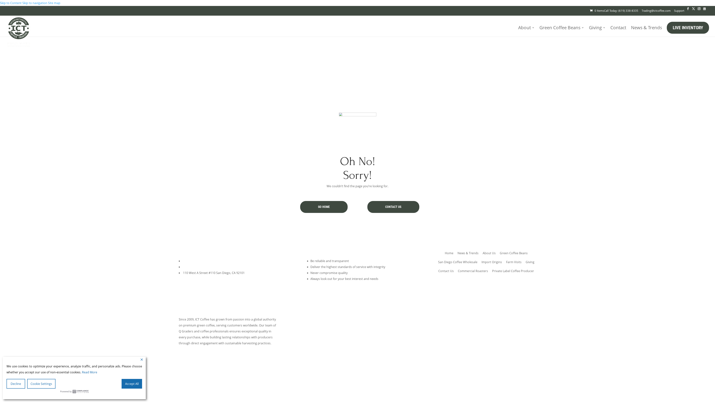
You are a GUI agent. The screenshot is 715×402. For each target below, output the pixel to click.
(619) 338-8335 (193, 261)
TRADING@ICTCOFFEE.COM (201, 267)
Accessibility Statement (385, 361)
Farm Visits (514, 262)
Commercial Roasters (473, 271)
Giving (595, 28)
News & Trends (646, 28)
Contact (618, 28)
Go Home (324, 207)
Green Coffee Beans (559, 28)
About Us (489, 253)
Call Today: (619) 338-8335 (621, 10)
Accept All (132, 384)
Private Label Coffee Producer (513, 271)
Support (679, 10)
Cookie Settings (41, 384)
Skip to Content (11, 3)
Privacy (359, 361)
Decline (16, 384)
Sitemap (411, 361)
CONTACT (194, 296)
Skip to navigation (34, 3)
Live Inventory (688, 27)
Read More (89, 372)
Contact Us (393, 207)
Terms (346, 361)
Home (449, 253)
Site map (54, 3)
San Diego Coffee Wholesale (457, 262)
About (524, 28)
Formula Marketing (365, 367)
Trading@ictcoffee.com (656, 10)
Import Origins (492, 262)
